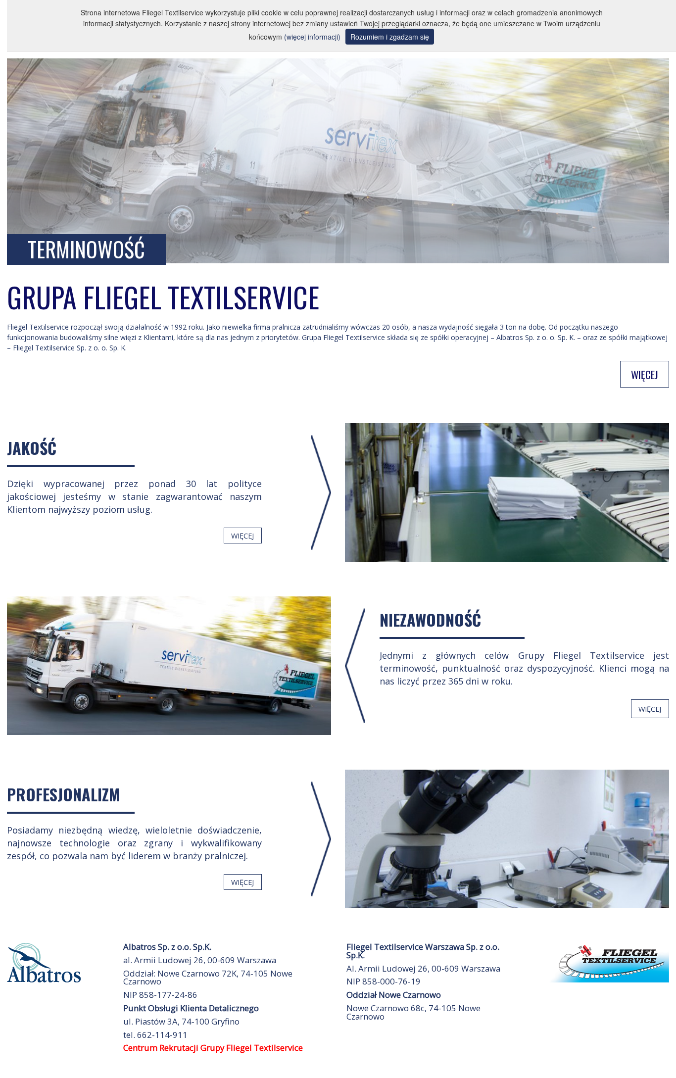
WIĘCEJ (644, 374)
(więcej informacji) (312, 37)
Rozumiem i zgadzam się (389, 37)
